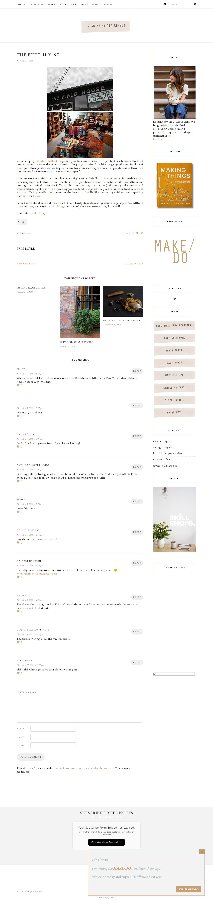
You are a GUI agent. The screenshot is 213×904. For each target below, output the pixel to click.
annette (23, 595)
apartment (37, 4)
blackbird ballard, (47, 161)
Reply (137, 371)
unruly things (37, 213)
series (84, 4)
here (108, 178)
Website (20, 745)
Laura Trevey (27, 434)
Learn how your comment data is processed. (89, 768)
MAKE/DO (122, 868)
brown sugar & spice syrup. (122, 320)
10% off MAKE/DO (189, 889)
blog (60, 206)
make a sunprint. (163, 441)
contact (109, 4)
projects (21, 4)
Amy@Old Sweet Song (33, 465)
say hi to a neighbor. (165, 465)
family (51, 4)
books (96, 4)
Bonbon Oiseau (28, 530)
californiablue (29, 561)
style (73, 4)
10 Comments (23, 233)
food (63, 4)
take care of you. (162, 459)
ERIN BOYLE (26, 248)
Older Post (133, 263)
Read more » (160, 139)
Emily (21, 369)
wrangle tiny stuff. (164, 447)
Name (20, 728)
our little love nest (33, 629)
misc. (22, 222)
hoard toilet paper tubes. (168, 453)
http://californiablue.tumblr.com (37, 573)
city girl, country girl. (77, 341)
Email (20, 736)
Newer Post (27, 263)
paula (21, 499)
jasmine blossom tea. (31, 287)
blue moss (24, 660)
